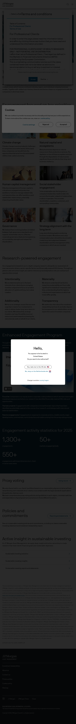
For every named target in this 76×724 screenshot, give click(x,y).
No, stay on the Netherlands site (36, 371)
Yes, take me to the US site (36, 367)
